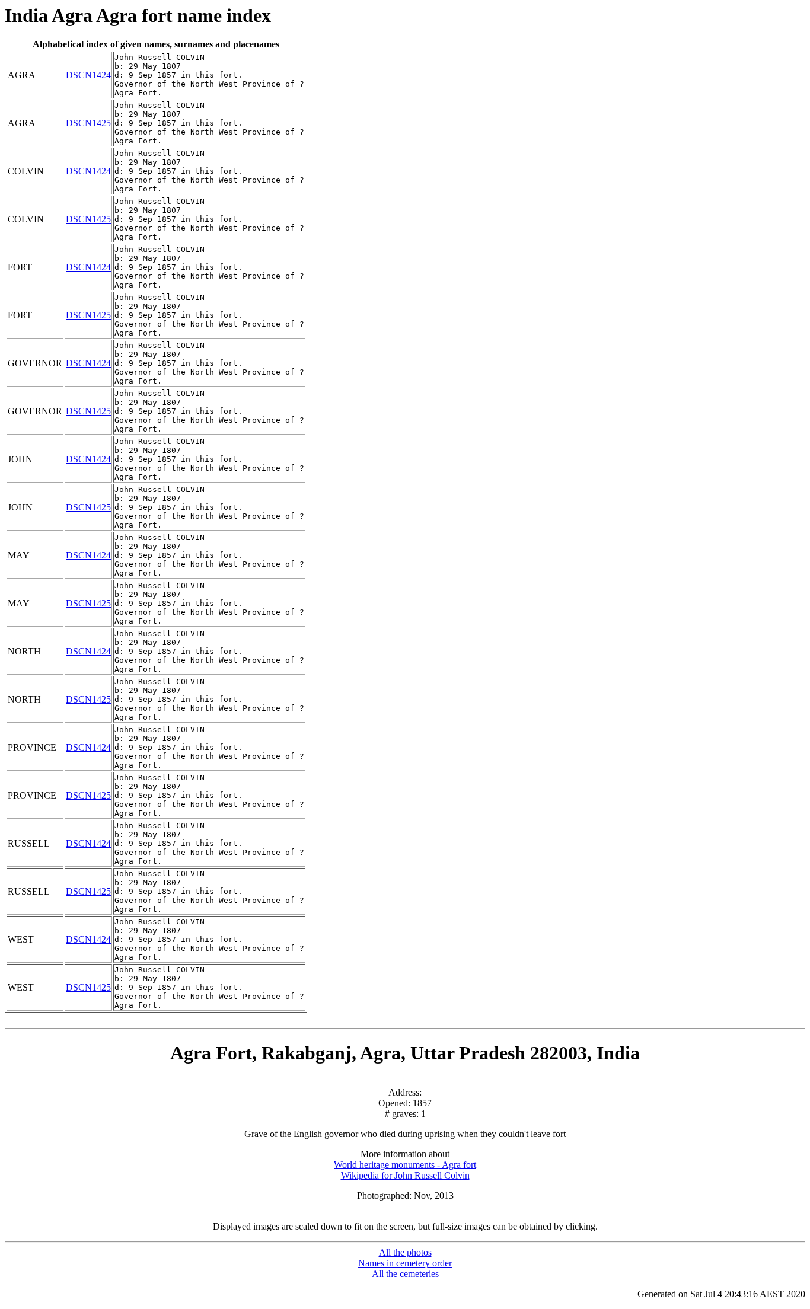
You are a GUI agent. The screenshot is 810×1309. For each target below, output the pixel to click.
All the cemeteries (405, 1274)
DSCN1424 (88, 75)
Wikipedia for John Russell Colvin (405, 1175)
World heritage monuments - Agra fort (405, 1165)
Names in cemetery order (405, 1263)
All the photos (405, 1252)
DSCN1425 (88, 123)
